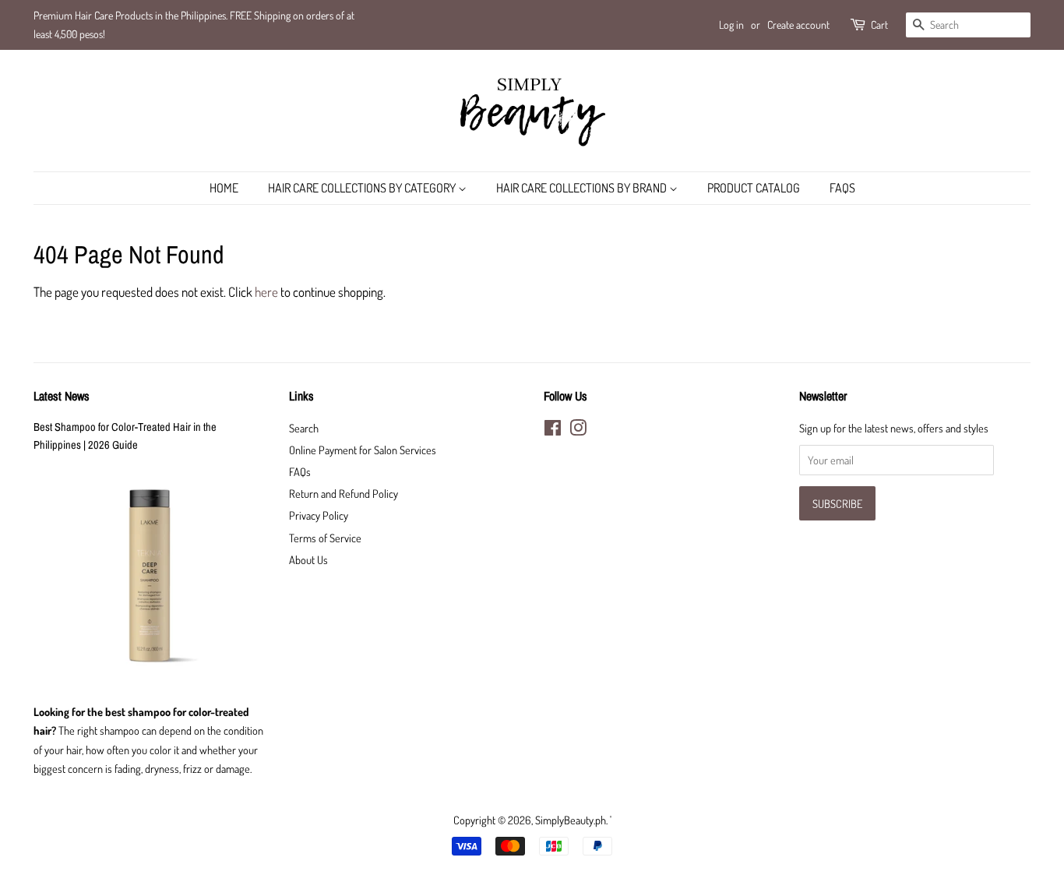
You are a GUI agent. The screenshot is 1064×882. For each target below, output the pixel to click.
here (266, 292)
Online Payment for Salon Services (362, 450)
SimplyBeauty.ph (570, 820)
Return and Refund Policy (343, 493)
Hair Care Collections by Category (363, 188)
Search (304, 428)
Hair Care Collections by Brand (582, 188)
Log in (731, 24)
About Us (308, 559)
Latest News (61, 395)
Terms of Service (325, 538)
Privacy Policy (318, 515)
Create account (798, 24)
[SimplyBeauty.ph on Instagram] (578, 430)
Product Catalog (753, 188)
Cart (879, 24)
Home (224, 188)
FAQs (842, 188)
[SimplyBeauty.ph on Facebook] (553, 430)
